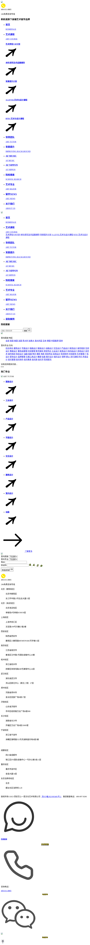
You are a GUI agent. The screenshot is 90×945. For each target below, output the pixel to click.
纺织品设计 (72, 351)
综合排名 (9, 348)
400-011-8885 (6, 891)
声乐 (80, 357)
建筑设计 (17, 348)
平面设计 (25, 348)
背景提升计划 (45, 235)
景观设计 (73, 348)
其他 (61, 341)
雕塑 (39, 357)
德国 (49, 341)
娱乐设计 (57, 357)
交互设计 (57, 348)
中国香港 (55, 341)
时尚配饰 (72, 354)
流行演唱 (74, 357)
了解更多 (28, 551)
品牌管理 (21, 357)
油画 (26, 354)
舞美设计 (13, 351)
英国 (12, 341)
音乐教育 (27, 360)
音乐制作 (19, 360)
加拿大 (31, 341)
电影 (43, 354)
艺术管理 (80, 354)
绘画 (43, 357)
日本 (44, 341)
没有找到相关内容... (9, 364)
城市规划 (81, 348)
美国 (16, 341)
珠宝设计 (19, 354)
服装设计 (41, 348)
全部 (7, 341)
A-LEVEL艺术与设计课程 (62, 235)
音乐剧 (35, 360)
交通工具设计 (31, 357)
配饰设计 (13, 357)
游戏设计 (81, 351)
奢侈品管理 (22, 351)
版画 (30, 354)
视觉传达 (47, 351)
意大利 (25, 341)
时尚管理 (31, 351)
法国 (20, 341)
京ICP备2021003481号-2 (51, 797)
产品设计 (65, 348)
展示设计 (49, 357)
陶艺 (34, 354)
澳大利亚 (38, 341)
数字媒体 (39, 351)
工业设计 (55, 351)
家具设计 (63, 351)
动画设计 (49, 348)
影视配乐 (48, 360)
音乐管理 (11, 360)
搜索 (26, 331)
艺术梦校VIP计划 (13, 235)
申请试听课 (5, 570)
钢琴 (64, 357)
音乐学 (41, 360)
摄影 (38, 354)
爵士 (68, 357)
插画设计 (33, 348)
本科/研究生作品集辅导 (30, 235)
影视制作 (64, 354)
